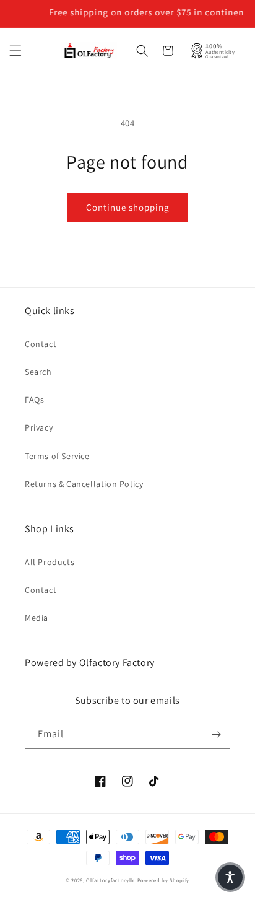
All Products (49, 561)
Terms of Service (57, 456)
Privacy (39, 427)
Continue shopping (128, 207)
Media (36, 617)
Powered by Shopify (163, 880)
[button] (15, 50)
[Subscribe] (216, 734)
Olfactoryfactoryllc (110, 880)
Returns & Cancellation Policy (84, 483)
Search (38, 371)
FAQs (34, 399)
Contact (40, 343)
